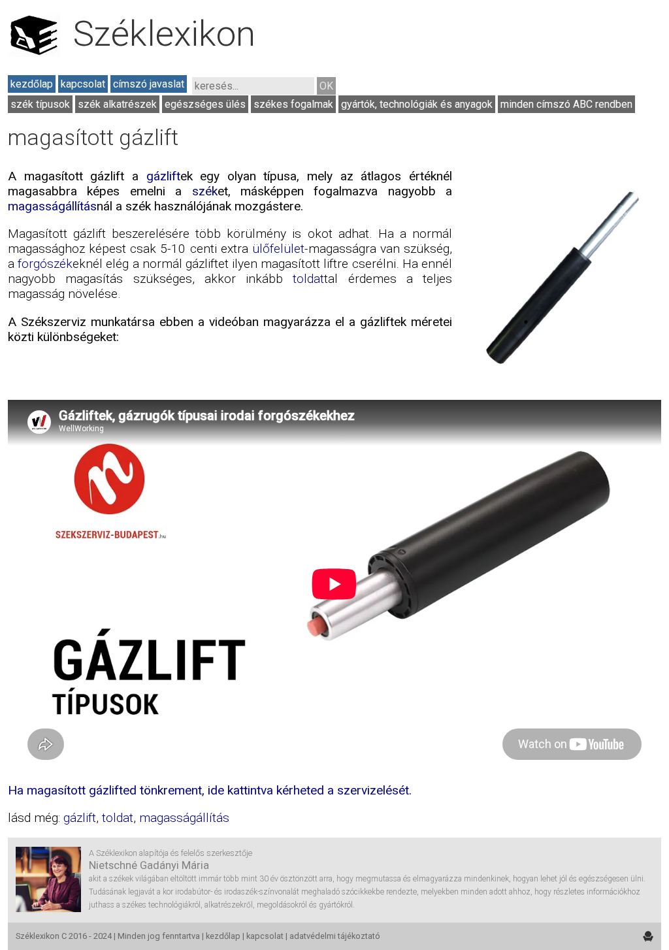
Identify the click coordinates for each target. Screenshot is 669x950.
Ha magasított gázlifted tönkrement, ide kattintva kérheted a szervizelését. (210, 790)
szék (205, 191)
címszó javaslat (148, 84)
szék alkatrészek (117, 104)
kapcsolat (83, 84)
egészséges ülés (205, 104)
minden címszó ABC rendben (566, 104)
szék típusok (40, 104)
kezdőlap (31, 84)
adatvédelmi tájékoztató (334, 936)
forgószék (45, 263)
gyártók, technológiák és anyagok (417, 104)
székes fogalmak (293, 104)
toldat (308, 278)
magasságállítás (52, 206)
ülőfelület (278, 248)
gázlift (163, 176)
